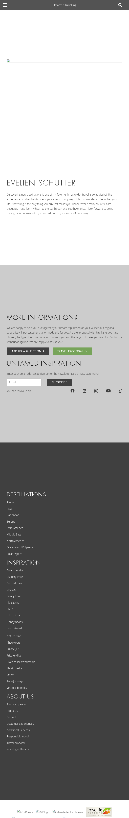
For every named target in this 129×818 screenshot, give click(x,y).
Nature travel (14, 636)
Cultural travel (15, 583)
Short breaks (14, 668)
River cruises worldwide (21, 662)
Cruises (11, 590)
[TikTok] (120, 391)
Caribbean (13, 515)
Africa (10, 502)
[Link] (25, 812)
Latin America (15, 528)
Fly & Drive (13, 602)
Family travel (14, 596)
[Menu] (5, 5)
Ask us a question (17, 704)
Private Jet (12, 649)
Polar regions (14, 554)
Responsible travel (18, 736)
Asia (9, 508)
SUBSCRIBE (59, 382)
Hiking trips (13, 615)
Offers (10, 675)
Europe (11, 521)
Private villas (14, 655)
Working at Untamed (19, 749)
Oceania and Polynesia (20, 547)
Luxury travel (14, 628)
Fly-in (10, 609)
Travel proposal (16, 743)
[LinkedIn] (84, 391)
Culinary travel (15, 577)
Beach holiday (15, 570)
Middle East (14, 534)
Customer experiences (20, 724)
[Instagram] (96, 391)
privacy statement (87, 374)
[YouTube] (108, 391)
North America (15, 541)
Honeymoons (15, 622)
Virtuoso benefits (17, 688)
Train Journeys (15, 681)
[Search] (120, 5)
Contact (11, 717)
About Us (12, 711)
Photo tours (13, 642)
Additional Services (18, 730)
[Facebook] (73, 391)
